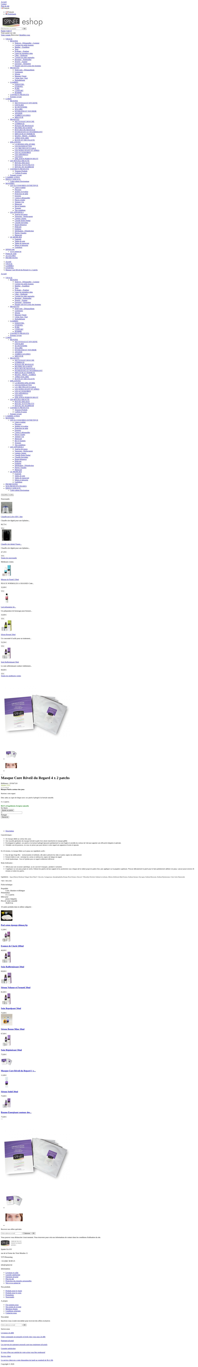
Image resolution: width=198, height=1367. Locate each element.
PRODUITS (14, 68)
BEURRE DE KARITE (23, 128)
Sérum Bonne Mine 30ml (12, 1029)
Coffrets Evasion (21, 173)
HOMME (18, 93)
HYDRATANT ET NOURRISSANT (29, 132)
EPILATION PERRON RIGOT (26, 159)
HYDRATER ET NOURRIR (25, 111)
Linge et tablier (20, 188)
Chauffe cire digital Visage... (11, 544)
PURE (17, 88)
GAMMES (14, 82)
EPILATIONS (15, 142)
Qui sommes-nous (12, 1305)
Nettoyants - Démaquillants (24, 70)
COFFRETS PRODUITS (19, 95)
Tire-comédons (20, 210)
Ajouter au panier (7, 810)
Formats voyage (16, 97)
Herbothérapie (20, 80)
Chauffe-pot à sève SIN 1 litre (12, 517)
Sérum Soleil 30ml (9, 1091)
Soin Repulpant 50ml (11, 1008)
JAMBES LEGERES (22, 115)
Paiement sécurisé (12, 1277)
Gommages (19, 72)
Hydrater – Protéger (22, 51)
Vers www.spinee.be (13, 1283)
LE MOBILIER (16, 237)
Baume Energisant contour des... (16, 1112)
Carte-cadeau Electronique (19, 181)
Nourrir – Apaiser (21, 62)
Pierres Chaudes (20, 233)
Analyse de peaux (21, 214)
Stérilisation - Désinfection (24, 231)
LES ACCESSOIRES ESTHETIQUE (24, 185)
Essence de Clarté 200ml (12, 946)
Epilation (18, 229)
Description (10, 831)
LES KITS (19, 157)
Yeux (16, 49)
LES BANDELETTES (23, 146)
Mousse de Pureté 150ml (10, 579)
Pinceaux (18, 190)
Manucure (18, 204)
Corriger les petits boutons (24, 45)
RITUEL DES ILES (22, 163)
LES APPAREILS (21, 154)
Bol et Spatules (20, 206)
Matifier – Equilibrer (22, 47)
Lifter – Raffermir (21, 55)
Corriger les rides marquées (24, 57)
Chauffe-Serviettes (21, 223)
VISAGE (9, 39)
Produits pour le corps (13, 1293)
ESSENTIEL (19, 84)
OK (24, 29)
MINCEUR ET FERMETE (25, 134)
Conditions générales (13, 1311)
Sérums (17, 74)
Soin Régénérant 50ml (11, 1050)
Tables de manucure (22, 243)
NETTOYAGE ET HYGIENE (26, 103)
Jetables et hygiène (21, 192)
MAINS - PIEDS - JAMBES (25, 136)
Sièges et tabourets (21, 245)
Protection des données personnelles (19, 1281)
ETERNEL (19, 86)
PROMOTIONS (12, 258)
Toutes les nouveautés (9, 558)
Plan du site (10, 1279)
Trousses (18, 208)
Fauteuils (18, 239)
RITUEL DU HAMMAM (24, 167)
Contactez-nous (11, 1313)
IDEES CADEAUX (13, 179)
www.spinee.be (15, 252)
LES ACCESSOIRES (23, 152)
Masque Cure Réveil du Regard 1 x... (18, 1071)
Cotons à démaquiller (22, 198)
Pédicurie (18, 227)
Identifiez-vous (24, 35)
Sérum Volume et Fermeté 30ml (15, 987)
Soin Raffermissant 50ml (10, 662)
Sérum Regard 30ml (8, 635)
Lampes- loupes (20, 218)
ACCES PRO (11, 256)
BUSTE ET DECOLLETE (25, 140)
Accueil (4, 274)
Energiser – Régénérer (23, 64)
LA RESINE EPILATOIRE (25, 144)
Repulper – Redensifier (23, 60)
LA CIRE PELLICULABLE (25, 148)
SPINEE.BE (10, 249)
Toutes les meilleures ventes (11, 676)
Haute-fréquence (21, 225)
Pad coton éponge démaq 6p (14, 925)
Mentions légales (12, 1309)
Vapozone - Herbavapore (24, 216)
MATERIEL (10, 183)
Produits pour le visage (14, 1291)
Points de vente (11, 254)
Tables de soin (20, 241)
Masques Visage (20, 76)
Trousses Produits (21, 171)
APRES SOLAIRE (22, 138)
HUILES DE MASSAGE (24, 126)
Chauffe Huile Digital (22, 221)
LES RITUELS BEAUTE (19, 161)
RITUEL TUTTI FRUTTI (24, 165)
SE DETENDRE (21, 107)
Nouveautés (10, 1297)
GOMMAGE (20, 124)
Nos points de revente (13, 1307)
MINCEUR (19, 117)
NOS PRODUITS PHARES (16, 486)
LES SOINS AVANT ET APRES (27, 150)
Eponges (18, 196)
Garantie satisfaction (13, 1275)
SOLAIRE (19, 109)
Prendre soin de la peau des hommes (28, 66)
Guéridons (18, 247)
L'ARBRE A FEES (13, 177)
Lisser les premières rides (24, 53)
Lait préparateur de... (8, 607)
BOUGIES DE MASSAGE (25, 130)
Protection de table (21, 194)
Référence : (5, 783)
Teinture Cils (19, 202)
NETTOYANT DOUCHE (24, 121)
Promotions (10, 1295)
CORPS (8, 99)
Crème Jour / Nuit (21, 78)
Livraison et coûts (12, 1273)
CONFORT (19, 91)
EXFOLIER (19, 105)
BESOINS (14, 41)
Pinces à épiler (20, 200)
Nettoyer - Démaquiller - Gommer (27, 43)
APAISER (18, 113)
